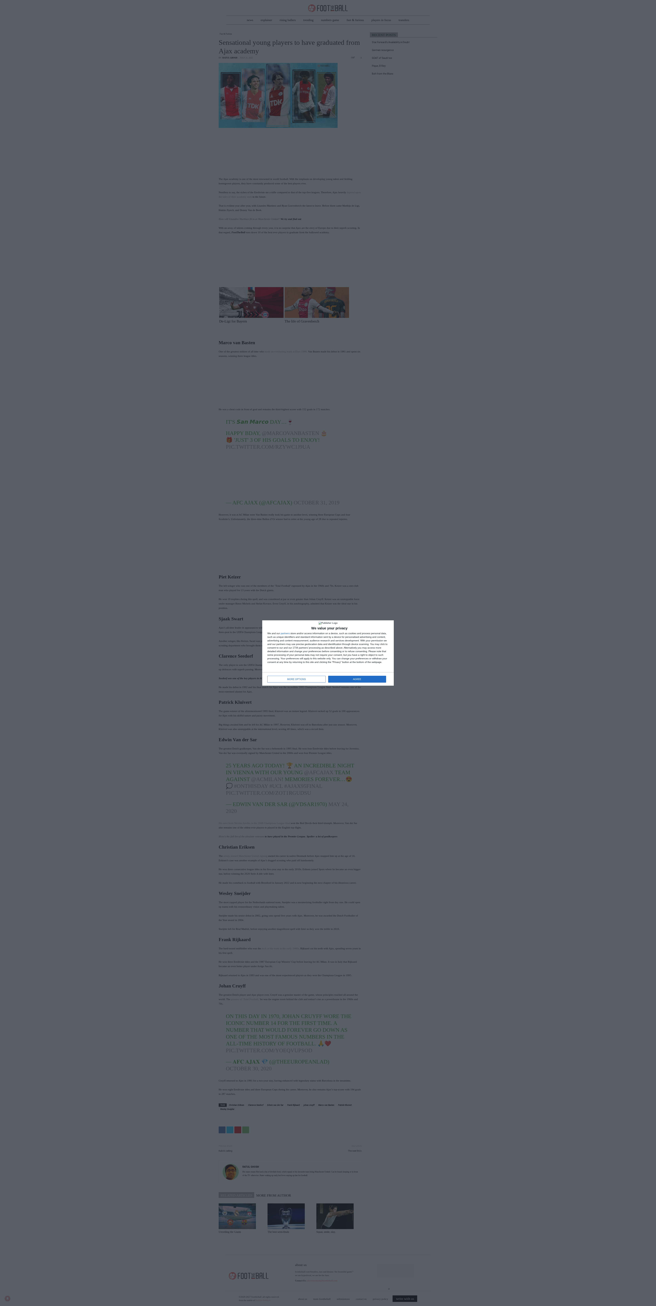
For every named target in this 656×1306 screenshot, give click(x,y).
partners (285, 633)
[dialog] (328, 653)
